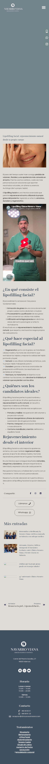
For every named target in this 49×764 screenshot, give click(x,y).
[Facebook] (20, 670)
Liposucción (24, 750)
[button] (44, 7)
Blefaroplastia (25, 735)
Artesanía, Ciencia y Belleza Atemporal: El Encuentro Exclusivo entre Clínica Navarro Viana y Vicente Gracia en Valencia (31, 550)
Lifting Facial (24, 737)
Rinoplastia (24, 732)
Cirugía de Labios (24, 745)
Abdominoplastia (24, 740)
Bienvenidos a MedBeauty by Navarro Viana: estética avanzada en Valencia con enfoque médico (32, 534)
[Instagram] (24, 670)
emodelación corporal (25, 752)
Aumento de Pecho (24, 747)
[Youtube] (29, 670)
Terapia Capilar (24, 742)
